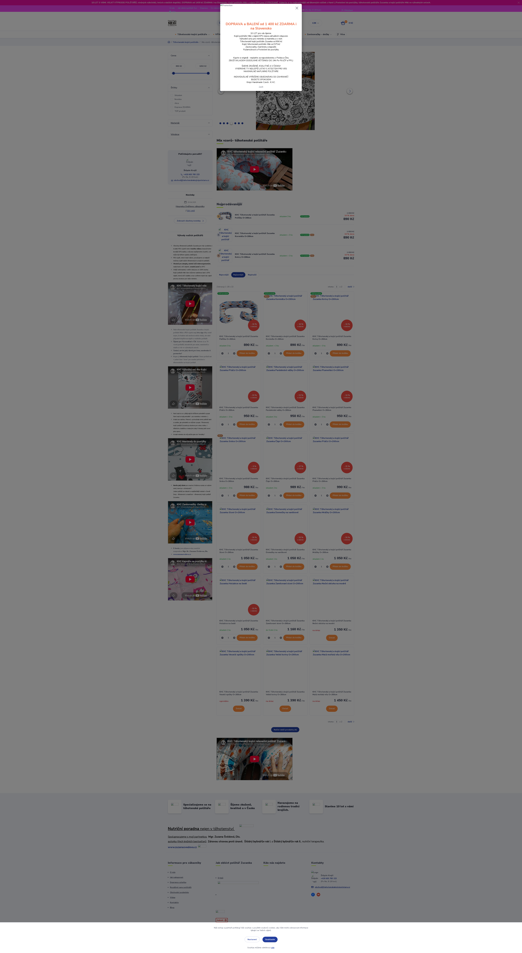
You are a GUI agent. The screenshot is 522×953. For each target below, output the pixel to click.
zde (272, 947)
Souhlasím (270, 939)
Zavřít (261, 87)
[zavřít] (297, 8)
